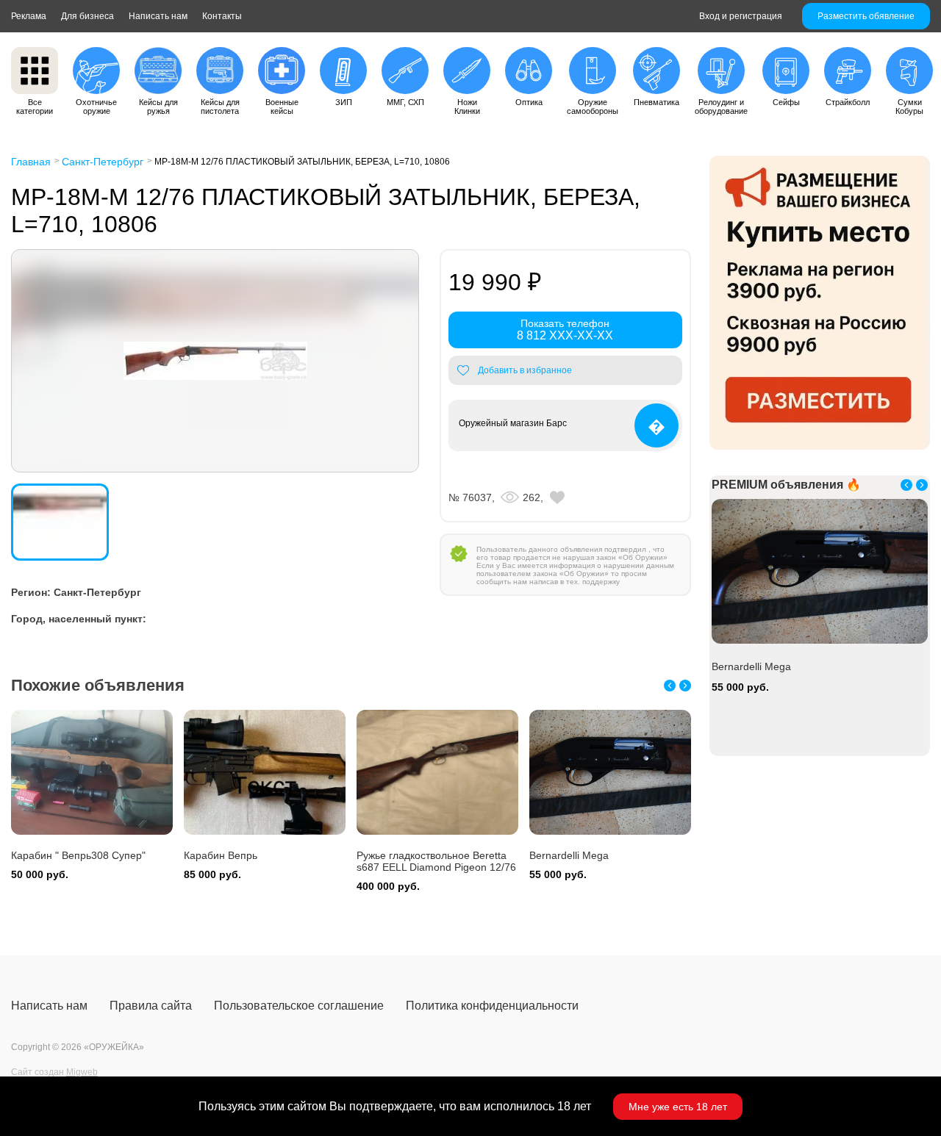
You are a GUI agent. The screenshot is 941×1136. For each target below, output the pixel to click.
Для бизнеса (87, 16)
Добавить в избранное (525, 370)
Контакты (222, 16)
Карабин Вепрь (220, 855)
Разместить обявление (866, 16)
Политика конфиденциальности (492, 1005)
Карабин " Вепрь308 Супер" (78, 855)
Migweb (82, 1072)
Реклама (28, 16)
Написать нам (158, 16)
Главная (31, 162)
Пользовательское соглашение (299, 1005)
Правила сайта (151, 1005)
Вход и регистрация (740, 16)
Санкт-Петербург (102, 162)
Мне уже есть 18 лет (678, 1106)
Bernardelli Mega (569, 855)
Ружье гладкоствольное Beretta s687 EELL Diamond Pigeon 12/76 (436, 861)
